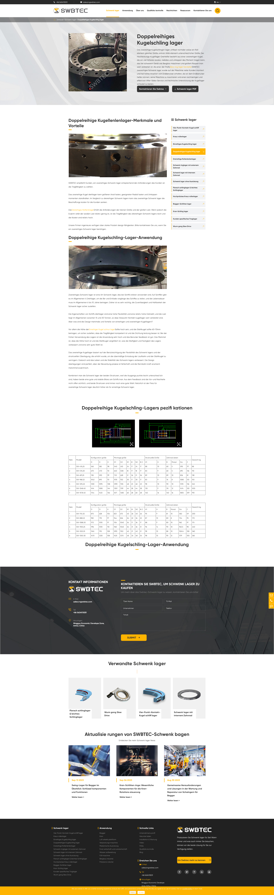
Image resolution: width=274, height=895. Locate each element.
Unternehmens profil (147, 833)
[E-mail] (271, 595)
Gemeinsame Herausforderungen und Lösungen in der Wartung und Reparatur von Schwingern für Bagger (184, 790)
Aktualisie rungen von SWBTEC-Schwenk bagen (137, 734)
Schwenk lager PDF (185, 89)
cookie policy (187, 889)
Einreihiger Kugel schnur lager (102, 329)
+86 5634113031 (60, 2)
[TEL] (271, 600)
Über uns (140, 10)
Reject (132, 892)
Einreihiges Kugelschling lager (185, 144)
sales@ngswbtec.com (90, 2)
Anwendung (127, 10)
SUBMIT (134, 637)
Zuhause (60, 20)
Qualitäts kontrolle (155, 10)
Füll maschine (105, 855)
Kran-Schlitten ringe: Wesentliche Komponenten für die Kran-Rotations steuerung (137, 788)
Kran (101, 836)
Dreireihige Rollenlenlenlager (184, 159)
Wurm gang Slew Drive (182, 226)
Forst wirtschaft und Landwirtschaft (113, 849)
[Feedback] (271, 605)
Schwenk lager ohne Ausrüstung (185, 181)
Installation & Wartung (148, 839)
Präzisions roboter (106, 862)
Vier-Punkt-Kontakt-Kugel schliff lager (186, 129)
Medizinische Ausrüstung (109, 846)
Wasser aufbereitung (108, 852)
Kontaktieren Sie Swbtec (153, 89)
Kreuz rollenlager (180, 137)
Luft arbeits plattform (108, 839)
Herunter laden (145, 836)
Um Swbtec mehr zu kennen (194, 860)
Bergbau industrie (106, 859)
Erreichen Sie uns (148, 860)
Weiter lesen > (78, 797)
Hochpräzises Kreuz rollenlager (185, 196)
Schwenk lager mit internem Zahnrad (184, 174)
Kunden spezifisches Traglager (185, 219)
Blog (141, 852)
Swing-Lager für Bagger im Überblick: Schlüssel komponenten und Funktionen (89, 788)
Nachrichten (171, 10)
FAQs (141, 846)
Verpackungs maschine (109, 843)
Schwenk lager (112, 10)
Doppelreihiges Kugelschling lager (91, 20)
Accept (141, 892)
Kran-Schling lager (180, 211)
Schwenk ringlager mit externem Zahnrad (186, 166)
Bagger (102, 833)
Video (141, 843)
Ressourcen (185, 10)
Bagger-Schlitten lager (182, 204)
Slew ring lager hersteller (181, 67)
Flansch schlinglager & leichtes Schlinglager (185, 189)
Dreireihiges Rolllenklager (82, 210)
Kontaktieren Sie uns (202, 10)
